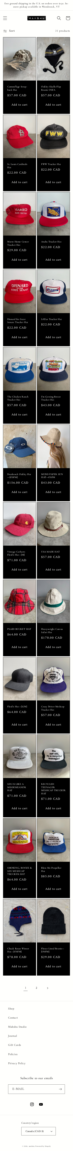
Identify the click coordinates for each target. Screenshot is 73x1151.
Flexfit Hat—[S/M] (17, 706)
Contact (13, 1017)
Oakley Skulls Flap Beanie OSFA (51, 88)
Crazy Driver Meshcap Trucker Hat (52, 708)
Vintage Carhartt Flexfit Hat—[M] (16, 553)
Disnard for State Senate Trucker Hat (17, 321)
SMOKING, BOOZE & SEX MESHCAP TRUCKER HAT (19, 870)
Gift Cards (14, 1045)
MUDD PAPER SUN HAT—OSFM (52, 476)
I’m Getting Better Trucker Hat (51, 398)
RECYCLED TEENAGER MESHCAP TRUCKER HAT (53, 789)
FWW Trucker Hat (51, 164)
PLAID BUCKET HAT (19, 629)
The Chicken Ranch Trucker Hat (17, 398)
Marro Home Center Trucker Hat (18, 243)
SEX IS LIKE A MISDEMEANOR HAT (16, 787)
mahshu (32, 1146)
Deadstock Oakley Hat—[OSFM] (19, 476)
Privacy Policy (16, 1063)
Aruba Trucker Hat (51, 241)
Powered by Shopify (43, 1146)
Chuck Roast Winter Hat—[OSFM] (18, 950)
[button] (5, 18)
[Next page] (47, 988)
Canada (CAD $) (35, 1131)
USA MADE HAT (50, 551)
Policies (13, 1054)
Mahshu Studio (17, 1026)
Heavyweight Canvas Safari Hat (52, 631)
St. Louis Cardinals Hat (17, 166)
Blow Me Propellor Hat (51, 869)
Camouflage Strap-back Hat (17, 88)
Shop (11, 1008)
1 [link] (26, 988)
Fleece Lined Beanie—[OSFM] (52, 950)
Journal (12, 1036)
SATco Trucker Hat (51, 319)
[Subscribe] (60, 1089)
